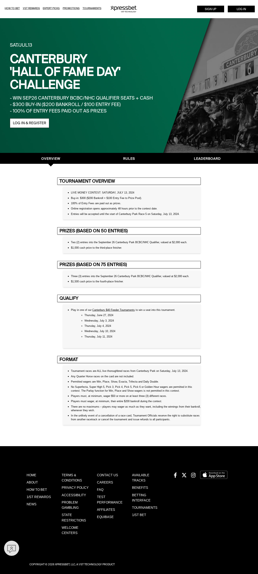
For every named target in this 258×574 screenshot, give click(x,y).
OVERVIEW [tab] (50, 159)
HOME (31, 475)
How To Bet (12, 8)
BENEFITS (140, 487)
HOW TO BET (37, 489)
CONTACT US (107, 475)
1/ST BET (139, 515)
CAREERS (105, 482)
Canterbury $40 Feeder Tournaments (113, 309)
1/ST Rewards (31, 8)
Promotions (71, 8)
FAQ (100, 489)
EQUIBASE (105, 517)
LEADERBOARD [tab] (207, 159)
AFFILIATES (106, 509)
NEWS (31, 504)
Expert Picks (51, 8)
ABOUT (32, 482)
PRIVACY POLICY (75, 487)
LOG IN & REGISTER (29, 123)
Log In (241, 9)
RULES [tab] (129, 159)
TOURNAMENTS (144, 507)
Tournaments (92, 8)
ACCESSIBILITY (74, 495)
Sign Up (210, 9)
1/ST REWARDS (39, 497)
